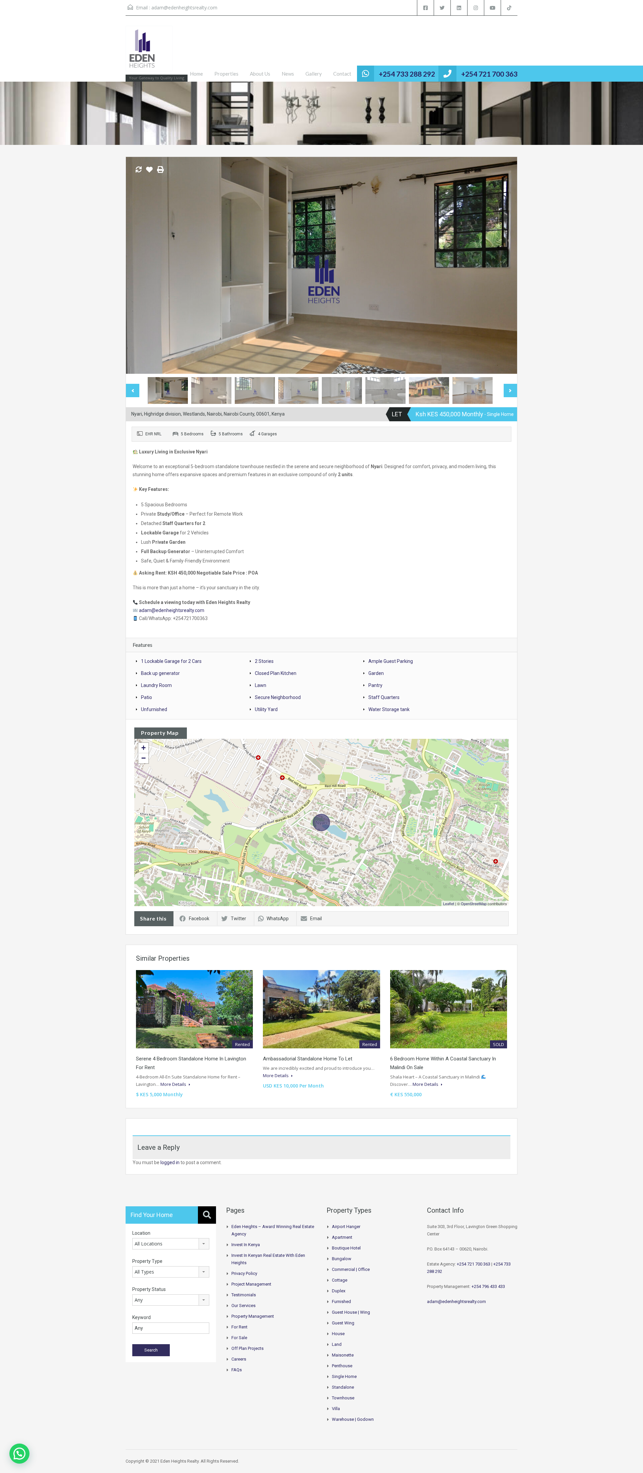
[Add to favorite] (149, 172)
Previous (138, 265)
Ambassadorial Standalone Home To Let (307, 1059)
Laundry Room (156, 685)
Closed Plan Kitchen (275, 673)
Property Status (149, 1289)
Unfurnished (154, 709)
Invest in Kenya (245, 1244)
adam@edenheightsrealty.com (184, 7)
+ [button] (143, 748)
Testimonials (243, 1294)
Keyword (141, 1317)
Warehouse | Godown (353, 1419)
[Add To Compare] (139, 170)
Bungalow (341, 1258)
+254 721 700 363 (489, 74)
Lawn (260, 685)
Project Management (251, 1284)
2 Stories (264, 661)
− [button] (143, 758)
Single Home (344, 1376)
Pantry (375, 685)
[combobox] (170, 1243)
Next (505, 265)
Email (316, 918)
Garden (376, 673)
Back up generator (160, 673)
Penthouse (342, 1365)
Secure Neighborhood (278, 697)
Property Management (252, 1316)
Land (337, 1344)
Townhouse (343, 1397)
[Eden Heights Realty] (149, 52)
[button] (19, 1454)
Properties (226, 74)
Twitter (238, 918)
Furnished (341, 1301)
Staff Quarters (384, 697)
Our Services (243, 1305)
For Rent (239, 1326)
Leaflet (448, 903)
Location (141, 1233)
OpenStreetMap (474, 903)
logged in (170, 1162)
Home (196, 74)
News (288, 74)
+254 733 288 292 (407, 74)
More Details (173, 1084)
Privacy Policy (244, 1273)
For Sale (239, 1337)
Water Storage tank (389, 709)
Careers (238, 1359)
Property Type (147, 1261)
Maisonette (343, 1355)
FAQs (236, 1369)
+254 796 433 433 (488, 1286)
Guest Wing (343, 1322)
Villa (336, 1408)
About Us (260, 74)
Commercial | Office (351, 1269)
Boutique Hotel (346, 1247)
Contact (342, 74)
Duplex (338, 1290)
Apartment (342, 1237)
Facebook (199, 918)
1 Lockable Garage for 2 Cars (171, 661)
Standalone (343, 1387)
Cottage (339, 1280)
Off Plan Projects (247, 1348)
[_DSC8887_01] (321, 265)
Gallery (313, 74)
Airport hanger (346, 1226)
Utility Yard (266, 709)
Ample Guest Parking (390, 661)
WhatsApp (278, 918)
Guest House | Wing (351, 1312)
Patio (146, 697)
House (338, 1333)
